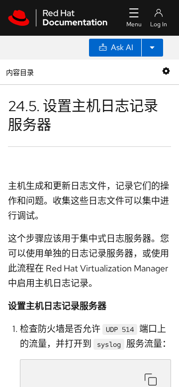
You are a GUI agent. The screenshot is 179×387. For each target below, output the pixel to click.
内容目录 (19, 71)
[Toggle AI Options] (152, 48)
